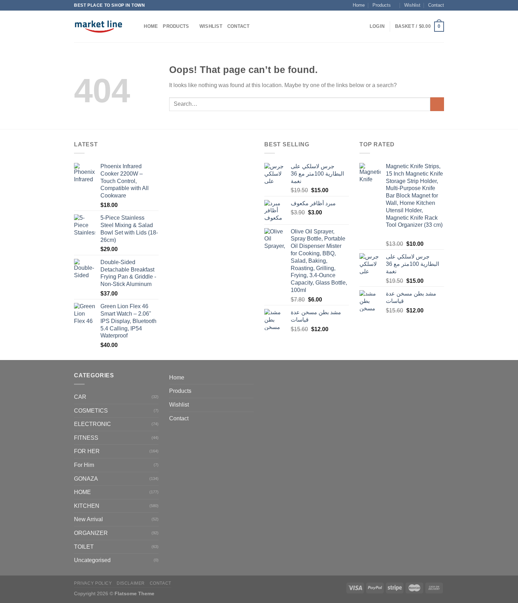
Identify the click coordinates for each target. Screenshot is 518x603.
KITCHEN (86, 506)
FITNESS (86, 438)
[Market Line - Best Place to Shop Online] (98, 26)
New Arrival (88, 519)
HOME (82, 492)
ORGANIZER (91, 533)
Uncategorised (92, 560)
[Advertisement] (211, 246)
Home (359, 5)
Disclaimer (131, 583)
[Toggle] (251, 391)
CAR (80, 397)
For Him (84, 465)
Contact (436, 5)
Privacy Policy (93, 583)
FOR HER (87, 451)
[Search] (136, 26)
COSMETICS (91, 411)
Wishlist (412, 5)
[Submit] (437, 104)
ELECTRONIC (92, 424)
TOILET (84, 547)
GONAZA (86, 479)
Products (381, 5)
